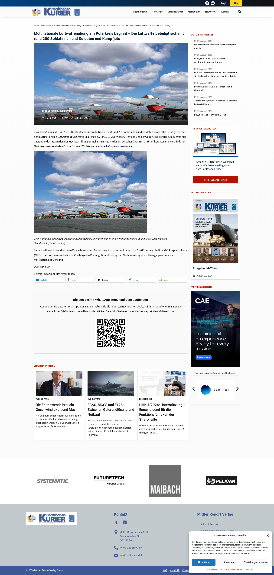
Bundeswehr (46, 26)
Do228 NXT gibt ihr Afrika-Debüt (210, 114)
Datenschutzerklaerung (233, 569)
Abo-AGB (174, 570)
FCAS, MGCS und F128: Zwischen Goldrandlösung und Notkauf (111, 410)
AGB (165, 570)
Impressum (249, 569)
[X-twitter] (207, 3)
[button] (267, 535)
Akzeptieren (204, 562)
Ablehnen (229, 562)
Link (172, 311)
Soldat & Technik (209, 524)
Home (36, 26)
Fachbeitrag (65, 111)
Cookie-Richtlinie (214, 569)
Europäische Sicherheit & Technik (218, 530)
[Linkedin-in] (213, 3)
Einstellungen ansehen (255, 562)
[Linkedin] (125, 522)
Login (224, 3)
